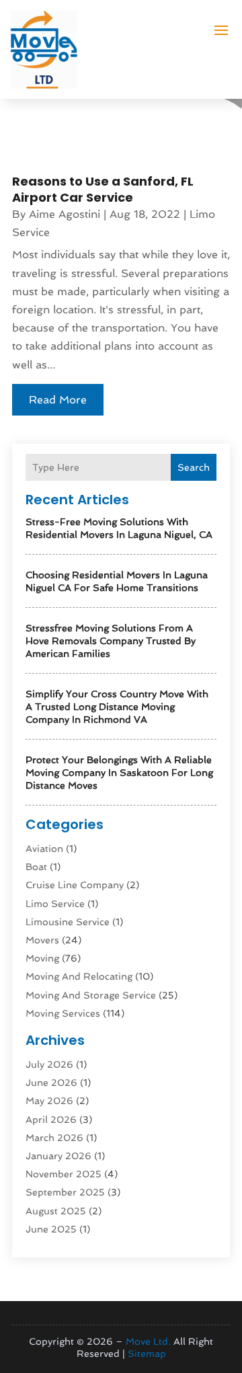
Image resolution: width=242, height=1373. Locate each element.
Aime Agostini (64, 214)
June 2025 (51, 1229)
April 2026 (51, 1119)
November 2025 (64, 1174)
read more (58, 399)
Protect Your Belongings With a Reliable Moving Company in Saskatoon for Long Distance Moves (119, 772)
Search (193, 467)
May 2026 (49, 1100)
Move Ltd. (148, 1341)
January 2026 (58, 1155)
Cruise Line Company (75, 884)
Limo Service (55, 903)
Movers (42, 940)
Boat (36, 866)
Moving (42, 958)
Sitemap (147, 1353)
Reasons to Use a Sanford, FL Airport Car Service (103, 189)
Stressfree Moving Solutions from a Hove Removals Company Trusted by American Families (111, 641)
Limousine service (68, 921)
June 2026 (51, 1082)
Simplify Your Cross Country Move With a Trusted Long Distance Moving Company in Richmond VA (117, 707)
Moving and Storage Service (91, 995)
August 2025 (56, 1211)
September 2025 (65, 1192)
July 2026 (49, 1064)
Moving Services (63, 1013)
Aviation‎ (44, 848)
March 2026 (54, 1137)
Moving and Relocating (79, 976)
